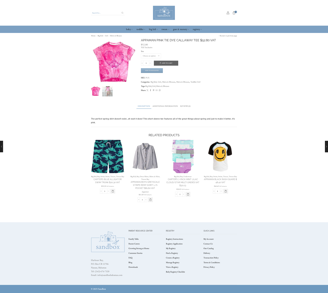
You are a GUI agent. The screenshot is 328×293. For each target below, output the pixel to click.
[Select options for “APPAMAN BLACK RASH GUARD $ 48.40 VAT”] (225, 191)
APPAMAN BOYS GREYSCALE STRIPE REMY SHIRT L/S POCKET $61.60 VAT (145, 185)
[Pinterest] (153, 90)
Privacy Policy (209, 267)
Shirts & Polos (154, 176)
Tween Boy (120, 176)
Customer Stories (135, 253)
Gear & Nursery (180, 29)
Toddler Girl (195, 82)
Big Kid (152, 29)
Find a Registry (172, 253)
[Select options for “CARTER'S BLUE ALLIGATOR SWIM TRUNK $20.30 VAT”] (112, 191)
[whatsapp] (159, 90)
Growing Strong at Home (139, 248)
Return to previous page (228, 35)
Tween (164, 29)
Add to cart (167, 63)
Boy (98, 176)
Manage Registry (172, 262)
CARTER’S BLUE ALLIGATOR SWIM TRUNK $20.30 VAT (108, 181)
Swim (103, 176)
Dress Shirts (144, 176)
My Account (208, 239)
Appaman (145, 192)
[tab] (143, 106)
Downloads (133, 267)
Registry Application (174, 243)
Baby (128, 29)
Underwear (187, 176)
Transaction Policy (211, 257)
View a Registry (172, 267)
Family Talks (134, 239)
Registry (196, 29)
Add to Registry (152, 70)
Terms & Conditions (211, 262)
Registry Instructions (174, 239)
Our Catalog (208, 248)
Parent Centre (134, 243)
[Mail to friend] (156, 90)
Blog (130, 262)
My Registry (171, 248)
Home (93, 35)
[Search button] (122, 13)
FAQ (130, 257)
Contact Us (208, 243)
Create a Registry (173, 257)
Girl (106, 35)
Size (142, 51)
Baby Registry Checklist (175, 271)
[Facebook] (150, 90)
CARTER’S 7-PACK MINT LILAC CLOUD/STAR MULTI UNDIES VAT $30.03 (182, 182)
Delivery (206, 253)
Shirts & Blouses (116, 35)
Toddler (140, 29)
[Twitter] (147, 90)
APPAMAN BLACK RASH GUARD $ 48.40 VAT (220, 181)
